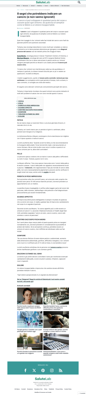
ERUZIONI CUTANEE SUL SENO (28, 114)
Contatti (23, 389)
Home (18, 9)
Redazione (30, 389)
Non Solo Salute (65, 5)
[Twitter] (34, 370)
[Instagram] (51, 370)
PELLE (20, 103)
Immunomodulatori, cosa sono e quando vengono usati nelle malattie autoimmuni (55, 353)
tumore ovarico (56, 247)
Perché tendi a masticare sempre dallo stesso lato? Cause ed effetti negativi (29, 307)
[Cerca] (79, 2)
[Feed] (60, 370)
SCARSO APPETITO (25, 107)
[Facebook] (25, 370)
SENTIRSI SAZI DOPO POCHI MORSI (30, 110)
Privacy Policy (59, 389)
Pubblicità (51, 389)
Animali (33, 5)
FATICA (21, 101)
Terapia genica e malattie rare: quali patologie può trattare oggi (29, 330)
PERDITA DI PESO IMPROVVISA (29, 105)
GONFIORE (22, 112)
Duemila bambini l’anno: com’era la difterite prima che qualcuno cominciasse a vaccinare (55, 307)
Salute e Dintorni (54, 5)
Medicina (39, 5)
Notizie (18, 5)
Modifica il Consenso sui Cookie (43, 392)
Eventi (46, 5)
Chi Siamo (17, 389)
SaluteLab (21, 28)
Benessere (25, 5)
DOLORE (21, 116)
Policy (45, 389)
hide (35, 98)
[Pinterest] (43, 370)
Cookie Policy (67, 389)
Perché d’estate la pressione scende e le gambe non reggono (29, 352)
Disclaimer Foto (38, 389)
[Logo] (43, 2)
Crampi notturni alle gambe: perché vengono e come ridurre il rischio (55, 330)
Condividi (82, 393)
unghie (46, 172)
